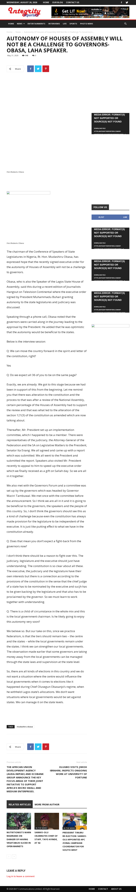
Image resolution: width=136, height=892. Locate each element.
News (19, 23)
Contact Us (72, 2)
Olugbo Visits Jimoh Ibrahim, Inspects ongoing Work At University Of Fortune (68, 772)
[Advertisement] (47, 183)
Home (46, 2)
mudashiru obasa (25, 726)
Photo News (86, 23)
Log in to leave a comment (20, 876)
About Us (116, 889)
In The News (41, 828)
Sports (73, 23)
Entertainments (36, 23)
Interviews (54, 23)
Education (13, 828)
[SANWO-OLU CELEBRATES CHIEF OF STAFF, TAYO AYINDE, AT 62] (46, 821)
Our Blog (57, 2)
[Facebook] (121, 2)
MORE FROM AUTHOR (47, 804)
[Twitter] (126, 2)
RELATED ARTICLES (20, 804)
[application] (110, 123)
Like (125, 217)
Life (65, 23)
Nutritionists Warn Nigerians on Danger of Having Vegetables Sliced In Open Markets (19, 839)
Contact (103, 889)
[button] (125, 23)
